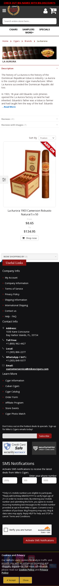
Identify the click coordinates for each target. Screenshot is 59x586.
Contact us (10, 310)
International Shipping (16, 305)
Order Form (11, 397)
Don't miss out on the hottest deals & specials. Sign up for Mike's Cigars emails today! (29, 428)
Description (7, 68)
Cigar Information (14, 380)
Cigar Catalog (12, 391)
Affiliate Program (14, 402)
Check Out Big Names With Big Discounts (29, 2)
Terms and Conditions (19, 516)
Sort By (33, 137)
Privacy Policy (12, 294)
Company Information (16, 283)
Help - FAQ (10, 316)
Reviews (7, 119)
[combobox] (29, 21)
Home (5, 41)
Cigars (16, 41)
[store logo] (14, 11)
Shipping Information (16, 299)
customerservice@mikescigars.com (27, 368)
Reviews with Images (13, 124)
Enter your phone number (43, 475)
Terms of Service (14, 288)
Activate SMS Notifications (40, 540)
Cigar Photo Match (15, 413)
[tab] (29, 68)
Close (26, 580)
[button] (29, 32)
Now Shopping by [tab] (14, 256)
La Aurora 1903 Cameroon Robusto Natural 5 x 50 (29, 212)
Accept (12, 580)
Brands (28, 41)
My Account (11, 277)
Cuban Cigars (12, 386)
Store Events (12, 408)
